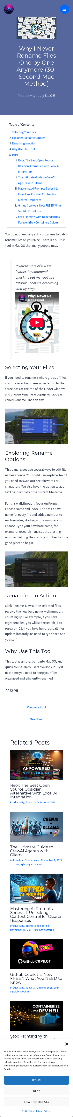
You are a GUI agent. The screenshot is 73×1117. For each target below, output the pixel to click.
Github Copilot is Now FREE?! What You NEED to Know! (36, 978)
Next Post (37, 719)
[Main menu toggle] (64, 9)
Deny (36, 1091)
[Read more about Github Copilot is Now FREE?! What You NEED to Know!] (36, 954)
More (15, 155)
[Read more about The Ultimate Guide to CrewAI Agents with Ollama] (36, 826)
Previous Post (36, 707)
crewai (15, 864)
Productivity (26, 96)
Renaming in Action (24, 143)
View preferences (36, 1102)
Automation (17, 860)
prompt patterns (44, 930)
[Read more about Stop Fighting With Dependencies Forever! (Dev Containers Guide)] (36, 1016)
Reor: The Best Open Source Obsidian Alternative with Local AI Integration (38, 166)
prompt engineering (37, 925)
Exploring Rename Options (28, 138)
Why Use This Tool (23, 149)
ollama (38, 864)
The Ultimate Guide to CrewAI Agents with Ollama (31, 851)
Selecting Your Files (24, 132)
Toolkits (30, 802)
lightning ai (27, 864)
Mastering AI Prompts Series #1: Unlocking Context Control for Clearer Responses (38, 194)
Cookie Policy (27, 1111)
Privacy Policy (43, 1111)
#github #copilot (19, 991)
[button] (67, 1044)
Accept (37, 1080)
